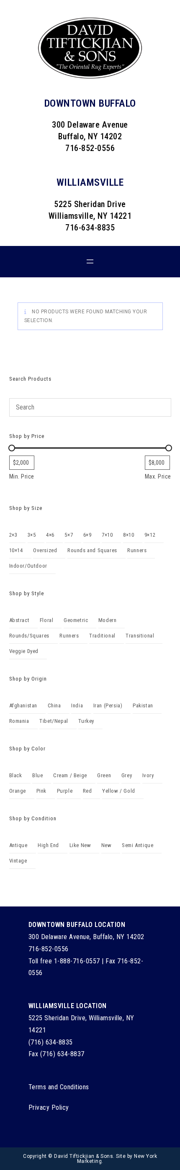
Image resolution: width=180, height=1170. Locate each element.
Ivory (148, 775)
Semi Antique (137, 845)
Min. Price (21, 476)
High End (48, 845)
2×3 (13, 535)
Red (87, 791)
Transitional (140, 635)
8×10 (128, 535)
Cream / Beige (70, 775)
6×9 (87, 535)
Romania (19, 721)
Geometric (76, 620)
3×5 (32, 535)
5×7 (68, 535)
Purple (65, 791)
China (54, 705)
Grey (126, 775)
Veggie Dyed (24, 651)
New (106, 845)
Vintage (18, 861)
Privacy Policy (48, 1107)
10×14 (16, 550)
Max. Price (158, 476)
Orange (17, 791)
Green (104, 775)
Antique (18, 845)
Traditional (102, 635)
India (77, 705)
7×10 (107, 535)
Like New (80, 845)
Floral (47, 620)
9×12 (149, 535)
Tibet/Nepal (53, 721)
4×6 (50, 535)
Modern (107, 620)
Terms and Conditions (58, 1087)
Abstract (19, 620)
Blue (37, 775)
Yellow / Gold (118, 791)
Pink (41, 791)
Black (15, 775)
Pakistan (143, 705)
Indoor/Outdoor (28, 566)
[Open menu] (90, 261)
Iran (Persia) (108, 705)
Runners (137, 550)
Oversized (45, 550)
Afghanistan (23, 705)
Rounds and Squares (92, 550)
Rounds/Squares (29, 635)
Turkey (86, 721)
